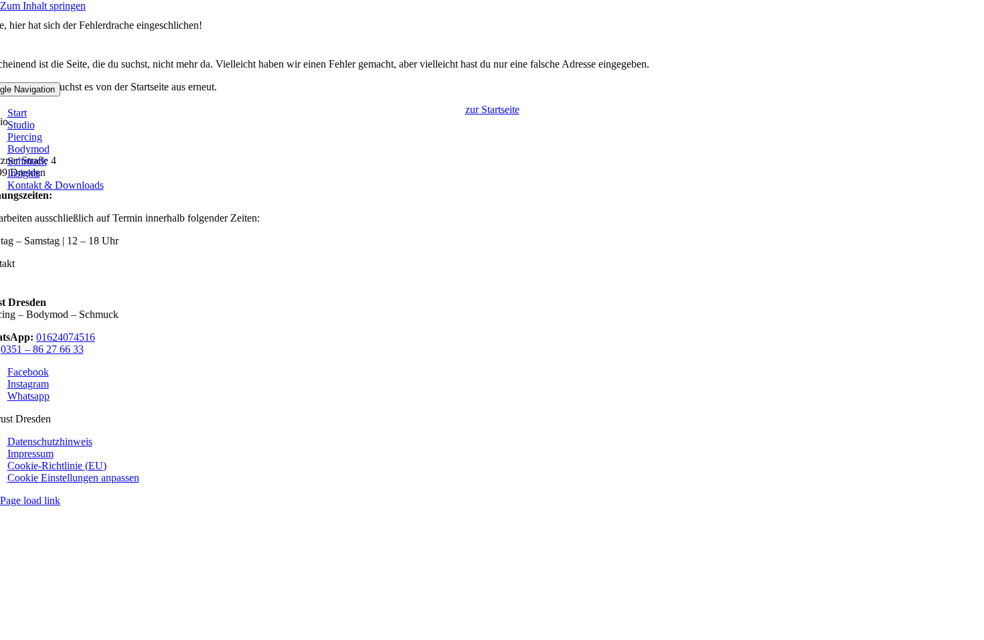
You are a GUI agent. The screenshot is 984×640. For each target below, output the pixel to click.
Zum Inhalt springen (43, 5)
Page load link (30, 500)
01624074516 (65, 337)
